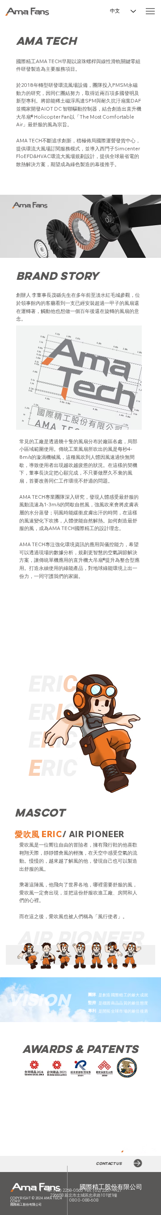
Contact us (110, 1163)
